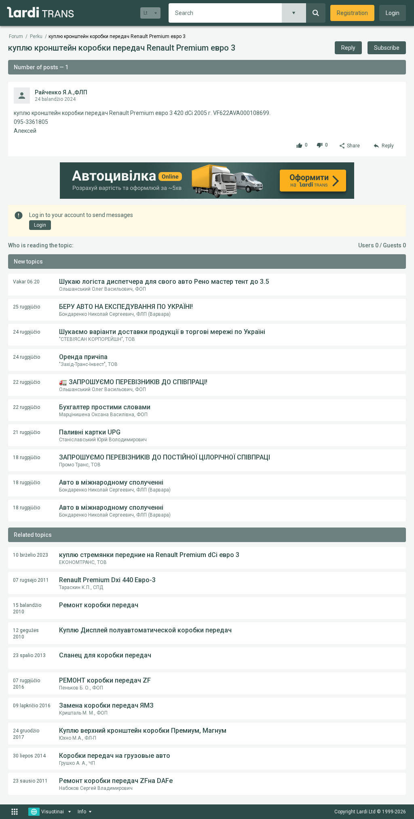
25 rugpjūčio (26, 307)
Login (392, 13)
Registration (352, 13)
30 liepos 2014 (29, 756)
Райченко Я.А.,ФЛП (61, 92)
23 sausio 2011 (30, 781)
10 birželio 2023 (30, 555)
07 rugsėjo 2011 (31, 580)
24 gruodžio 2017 (26, 734)
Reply (348, 48)
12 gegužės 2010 (26, 634)
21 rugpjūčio (26, 432)
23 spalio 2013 (29, 655)
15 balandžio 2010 (27, 608)
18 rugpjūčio (26, 457)
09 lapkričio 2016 (32, 705)
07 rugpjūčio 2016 (26, 684)
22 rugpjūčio (26, 382)
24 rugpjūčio (26, 332)
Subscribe (386, 48)
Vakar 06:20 (26, 282)
